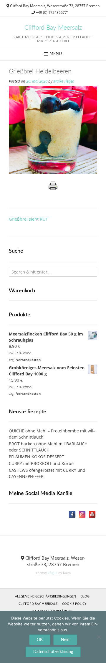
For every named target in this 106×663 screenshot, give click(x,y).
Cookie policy (74, 603)
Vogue (52, 572)
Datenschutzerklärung (53, 652)
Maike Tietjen (63, 81)
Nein (65, 640)
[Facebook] (72, 514)
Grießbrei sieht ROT (28, 219)
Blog (85, 596)
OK (40, 640)
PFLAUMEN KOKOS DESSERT (36, 456)
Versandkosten (28, 359)
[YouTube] (92, 514)
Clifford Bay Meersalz (53, 28)
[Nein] (99, 637)
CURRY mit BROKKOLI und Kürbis (41, 463)
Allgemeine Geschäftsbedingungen (45, 596)
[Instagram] (82, 514)
